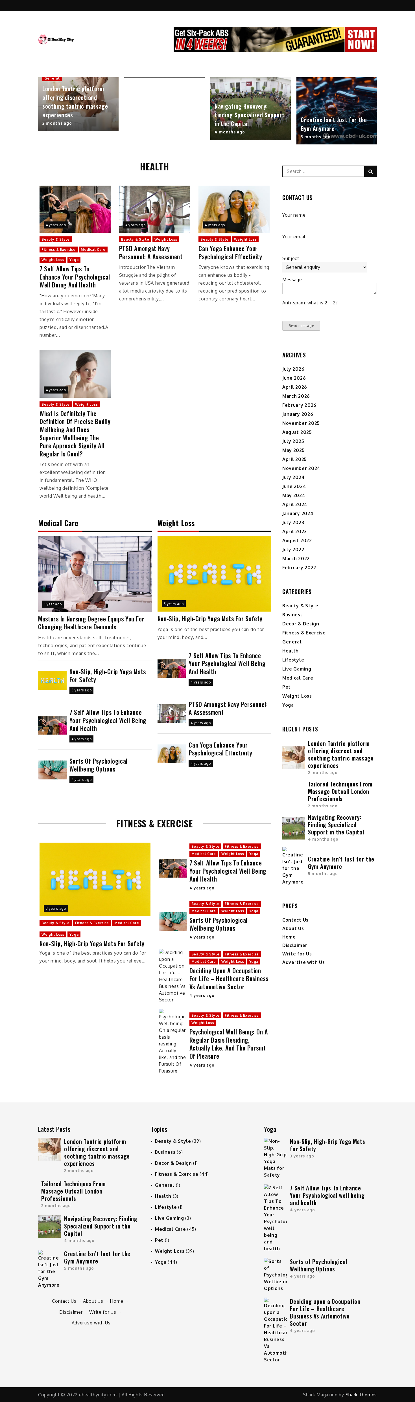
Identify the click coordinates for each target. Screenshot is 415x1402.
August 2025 (297, 432)
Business (292, 615)
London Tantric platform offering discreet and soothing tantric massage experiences (75, 101)
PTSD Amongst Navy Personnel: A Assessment (151, 252)
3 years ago (81, 690)
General (52, 78)
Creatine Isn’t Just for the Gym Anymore (334, 124)
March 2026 (296, 396)
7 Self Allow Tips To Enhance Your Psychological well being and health (75, 277)
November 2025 (301, 423)
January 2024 (297, 513)
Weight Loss (53, 260)
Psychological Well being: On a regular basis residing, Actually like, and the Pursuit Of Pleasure (228, 1044)
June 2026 (294, 378)
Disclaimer (294, 945)
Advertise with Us (303, 962)
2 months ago (57, 123)
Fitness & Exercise (59, 249)
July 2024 (293, 477)
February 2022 (299, 567)
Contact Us (295, 920)
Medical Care (93, 249)
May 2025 (293, 450)
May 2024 (293, 495)
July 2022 (293, 549)
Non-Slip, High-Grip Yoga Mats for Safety (107, 675)
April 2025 (294, 459)
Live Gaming (296, 669)
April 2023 (294, 531)
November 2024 (301, 468)
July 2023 (293, 522)
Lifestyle (293, 660)
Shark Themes (361, 1394)
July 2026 (293, 369)
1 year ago (53, 604)
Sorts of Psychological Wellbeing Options (98, 765)
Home (289, 937)
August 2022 (297, 540)
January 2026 (297, 414)
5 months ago (315, 136)
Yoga (73, 260)
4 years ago (56, 225)
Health (290, 651)
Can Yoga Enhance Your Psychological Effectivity (230, 252)
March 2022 (296, 558)
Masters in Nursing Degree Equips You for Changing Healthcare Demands (91, 623)
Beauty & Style (56, 239)
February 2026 (299, 405)
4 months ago (230, 131)
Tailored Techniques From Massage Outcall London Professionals (340, 791)
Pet (286, 687)
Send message (301, 326)
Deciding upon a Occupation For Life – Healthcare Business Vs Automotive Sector (228, 978)
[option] (78, 104)
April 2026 (294, 387)
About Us (293, 928)
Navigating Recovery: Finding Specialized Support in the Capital (250, 115)
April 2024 (294, 504)
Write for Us (297, 954)
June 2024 (294, 486)
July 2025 (293, 441)
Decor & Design (300, 624)
